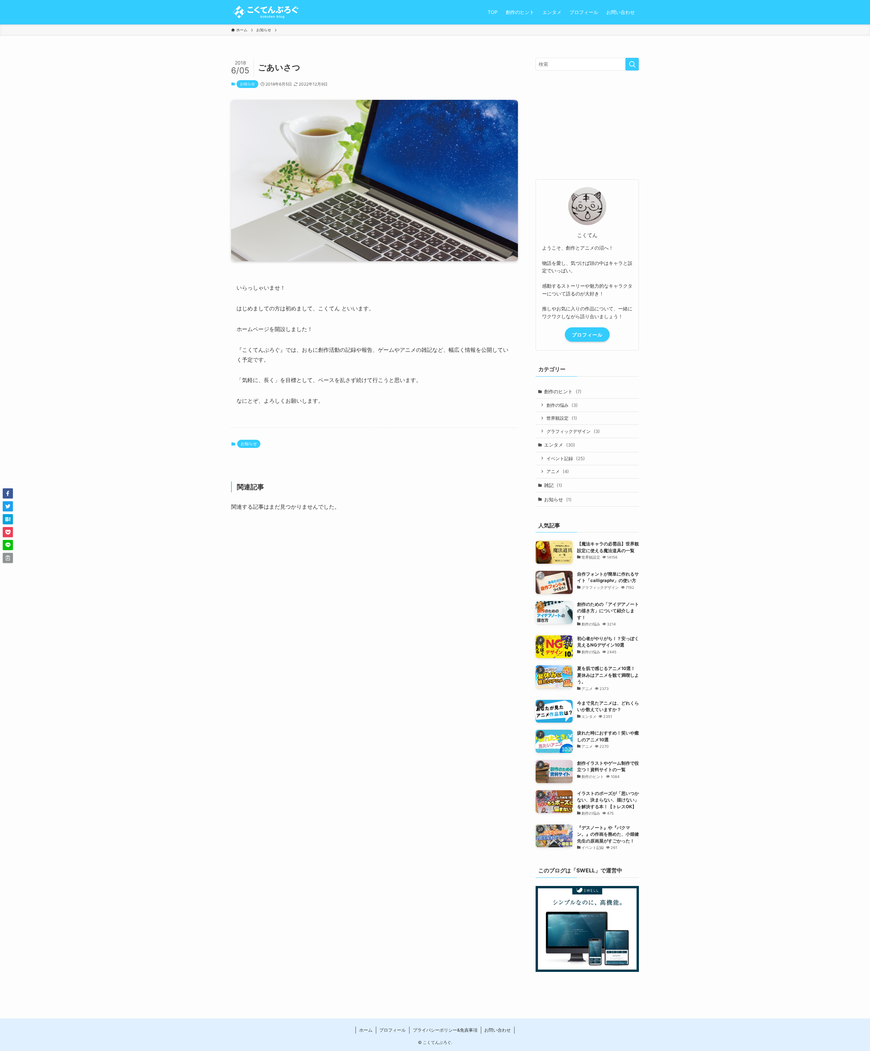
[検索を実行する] (632, 64)
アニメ (557, 471)
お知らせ (247, 83)
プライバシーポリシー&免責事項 (445, 1030)
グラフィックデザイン (573, 431)
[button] (8, 493)
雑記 (553, 485)
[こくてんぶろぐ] (265, 12)
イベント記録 (565, 458)
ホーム (365, 1030)
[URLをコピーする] (8, 558)
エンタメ (559, 445)
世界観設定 (561, 418)
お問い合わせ (497, 1030)
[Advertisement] (374, 630)
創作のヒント (562, 391)
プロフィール (587, 335)
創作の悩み (562, 405)
